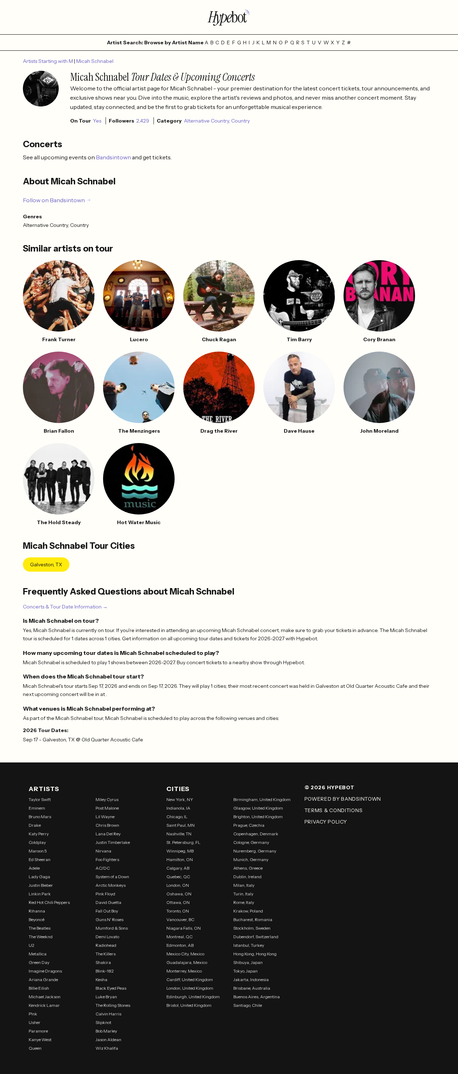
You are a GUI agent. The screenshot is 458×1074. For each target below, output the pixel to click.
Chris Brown (107, 825)
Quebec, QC (178, 876)
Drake (35, 825)
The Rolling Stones (113, 1005)
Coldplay (37, 842)
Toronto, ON (177, 911)
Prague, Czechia (248, 825)
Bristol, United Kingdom (188, 1005)
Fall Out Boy (107, 911)
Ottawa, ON (178, 902)
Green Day (39, 962)
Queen (35, 1048)
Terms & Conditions (333, 810)
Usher (34, 1022)
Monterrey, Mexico (184, 971)
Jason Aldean (108, 1039)
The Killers (106, 953)
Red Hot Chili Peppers (49, 902)
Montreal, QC (179, 936)
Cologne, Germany (251, 842)
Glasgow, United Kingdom (258, 808)
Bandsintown (114, 157)
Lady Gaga (39, 876)
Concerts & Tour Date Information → (65, 606)
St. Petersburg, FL (183, 842)
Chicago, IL (176, 816)
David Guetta (108, 902)
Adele (34, 868)
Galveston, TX (46, 564)
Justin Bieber (41, 885)
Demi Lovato (107, 936)
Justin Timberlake (113, 842)
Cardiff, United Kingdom (189, 979)
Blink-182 (105, 971)
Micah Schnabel (94, 61)
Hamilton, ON (179, 859)
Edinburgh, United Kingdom (193, 996)
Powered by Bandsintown (342, 799)
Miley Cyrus (107, 799)
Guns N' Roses (109, 919)
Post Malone (107, 808)
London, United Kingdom (189, 988)
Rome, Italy (243, 902)
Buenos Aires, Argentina (256, 996)
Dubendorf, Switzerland (255, 936)
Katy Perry (39, 833)
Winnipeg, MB (180, 851)
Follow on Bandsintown (54, 200)
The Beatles (39, 928)
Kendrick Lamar (44, 1005)
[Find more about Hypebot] (229, 17)
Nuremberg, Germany (254, 851)
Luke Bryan (106, 996)
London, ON (177, 885)
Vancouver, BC (180, 919)
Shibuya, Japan (248, 962)
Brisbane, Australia (251, 988)
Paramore (38, 1031)
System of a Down (112, 876)
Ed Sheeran (39, 859)
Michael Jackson (44, 996)
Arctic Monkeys (111, 885)
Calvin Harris (108, 1013)
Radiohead (106, 945)
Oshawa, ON (178, 893)
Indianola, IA (178, 808)
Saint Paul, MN (180, 825)
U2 (31, 945)
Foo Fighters (107, 859)
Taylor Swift (40, 799)
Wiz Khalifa (107, 1048)
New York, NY (179, 799)
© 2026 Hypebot (329, 787)
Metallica (38, 953)
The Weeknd (41, 936)
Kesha (101, 979)
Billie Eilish (39, 988)
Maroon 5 (38, 851)
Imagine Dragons (45, 971)
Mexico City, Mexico (185, 953)
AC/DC (103, 868)
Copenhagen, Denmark (255, 833)
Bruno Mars (40, 816)
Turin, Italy (243, 893)
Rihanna (37, 911)
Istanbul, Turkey (248, 945)
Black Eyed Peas (111, 988)
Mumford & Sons (112, 928)
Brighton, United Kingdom (258, 816)
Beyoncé (36, 919)
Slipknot (103, 1022)
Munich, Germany (250, 859)
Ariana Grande (43, 979)
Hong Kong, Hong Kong (255, 953)
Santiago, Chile (247, 1005)
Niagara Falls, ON (183, 928)
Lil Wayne (105, 816)
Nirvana (103, 851)
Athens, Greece (248, 868)
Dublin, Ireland (247, 876)
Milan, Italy (243, 885)
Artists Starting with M (48, 61)
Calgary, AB (177, 868)
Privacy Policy (325, 822)
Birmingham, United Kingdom (262, 799)
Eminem (37, 808)
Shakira (103, 962)
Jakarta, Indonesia (251, 979)
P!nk (33, 1013)
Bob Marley (106, 1031)
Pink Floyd (105, 893)
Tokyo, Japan (245, 971)
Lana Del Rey (108, 833)
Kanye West (40, 1039)
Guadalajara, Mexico (186, 962)
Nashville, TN (178, 833)
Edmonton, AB (180, 945)
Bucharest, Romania (252, 919)
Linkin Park (40, 893)
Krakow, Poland (248, 911)
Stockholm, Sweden (252, 928)
